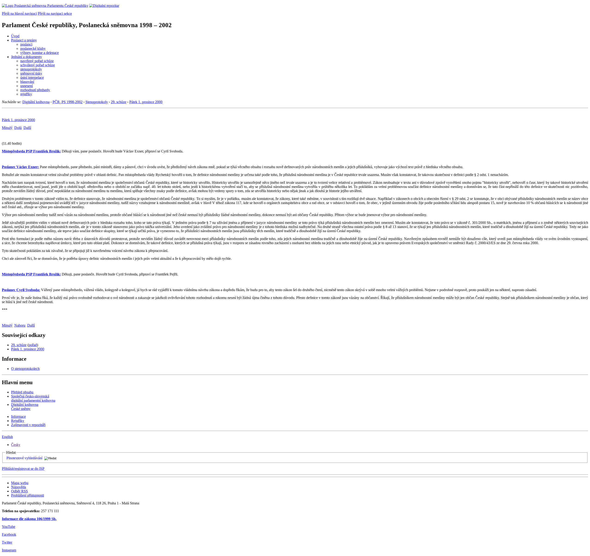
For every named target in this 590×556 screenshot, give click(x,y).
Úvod (15, 36)
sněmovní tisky (31, 73)
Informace (18, 416)
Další (27, 128)
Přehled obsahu (22, 392)
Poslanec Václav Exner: (20, 167)
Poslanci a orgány (24, 40)
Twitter (7, 542)
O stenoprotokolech (25, 369)
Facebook (9, 534)
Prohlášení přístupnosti (27, 495)
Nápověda (18, 487)
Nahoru (19, 325)
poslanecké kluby (33, 48)
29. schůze (118, 102)
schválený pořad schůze (37, 65)
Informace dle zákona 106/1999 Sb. (29, 519)
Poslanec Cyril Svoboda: (21, 290)
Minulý (7, 128)
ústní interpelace (32, 77)
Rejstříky (17, 421)
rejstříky (26, 94)
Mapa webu (19, 483)
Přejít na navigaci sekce (55, 13)
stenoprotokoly (31, 69)
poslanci (26, 44)
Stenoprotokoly (97, 102)
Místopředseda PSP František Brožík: (31, 151)
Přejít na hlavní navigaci (19, 13)
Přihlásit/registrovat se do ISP (23, 469)
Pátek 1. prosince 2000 (145, 102)
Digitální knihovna (36, 102)
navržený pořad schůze (37, 61)
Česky (15, 445)
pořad (33, 345)
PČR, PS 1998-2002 (68, 102)
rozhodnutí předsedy (35, 90)
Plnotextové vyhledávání (24, 458)
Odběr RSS (19, 491)
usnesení (26, 86)
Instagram (9, 550)
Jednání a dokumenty (26, 57)
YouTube (8, 527)
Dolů (18, 128)
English (7, 437)
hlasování (27, 82)
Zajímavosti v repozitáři (28, 425)
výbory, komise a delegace (39, 53)
